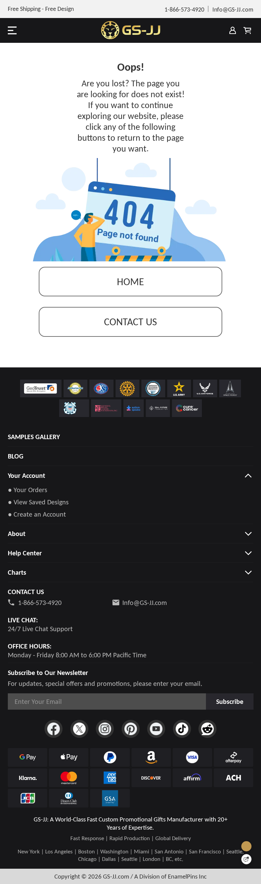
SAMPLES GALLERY (34, 437)
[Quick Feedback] (246, 859)
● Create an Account (37, 514)
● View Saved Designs (38, 502)
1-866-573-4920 (40, 603)
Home (130, 281)
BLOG (15, 456)
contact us (130, 321)
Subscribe (229, 701)
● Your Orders (27, 490)
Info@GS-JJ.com (144, 603)
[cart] (247, 30)
